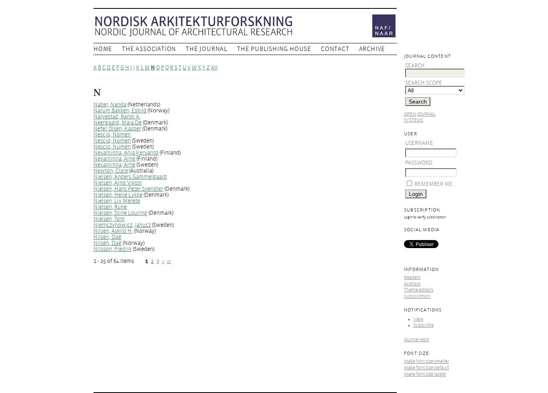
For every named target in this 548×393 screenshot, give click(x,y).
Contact (335, 49)
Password (418, 163)
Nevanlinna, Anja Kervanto (125, 153)
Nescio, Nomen (112, 135)
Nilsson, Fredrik (112, 249)
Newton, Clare (110, 171)
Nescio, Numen (112, 147)
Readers (412, 277)
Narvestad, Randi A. (116, 117)
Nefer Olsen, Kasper (117, 129)
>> (169, 261)
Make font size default (426, 368)
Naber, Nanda (109, 105)
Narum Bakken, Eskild (119, 111)
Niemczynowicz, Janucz (122, 225)
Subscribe (423, 325)
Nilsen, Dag (107, 237)
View (418, 319)
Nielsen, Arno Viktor (117, 183)
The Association (149, 49)
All (214, 68)
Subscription (417, 296)
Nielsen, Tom (109, 219)
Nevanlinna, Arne (114, 159)
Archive (372, 49)
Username (419, 143)
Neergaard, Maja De (117, 123)
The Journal (206, 49)
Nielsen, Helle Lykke (117, 195)
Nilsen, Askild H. (113, 231)
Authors (412, 284)
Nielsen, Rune (110, 207)
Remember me (433, 184)
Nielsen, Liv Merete (116, 201)
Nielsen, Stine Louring (120, 213)
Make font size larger (425, 374)
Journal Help (416, 339)
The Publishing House (274, 49)
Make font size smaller (426, 361)
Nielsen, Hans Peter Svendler (128, 189)
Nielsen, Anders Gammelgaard (130, 177)
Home (102, 49)
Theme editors (418, 290)
